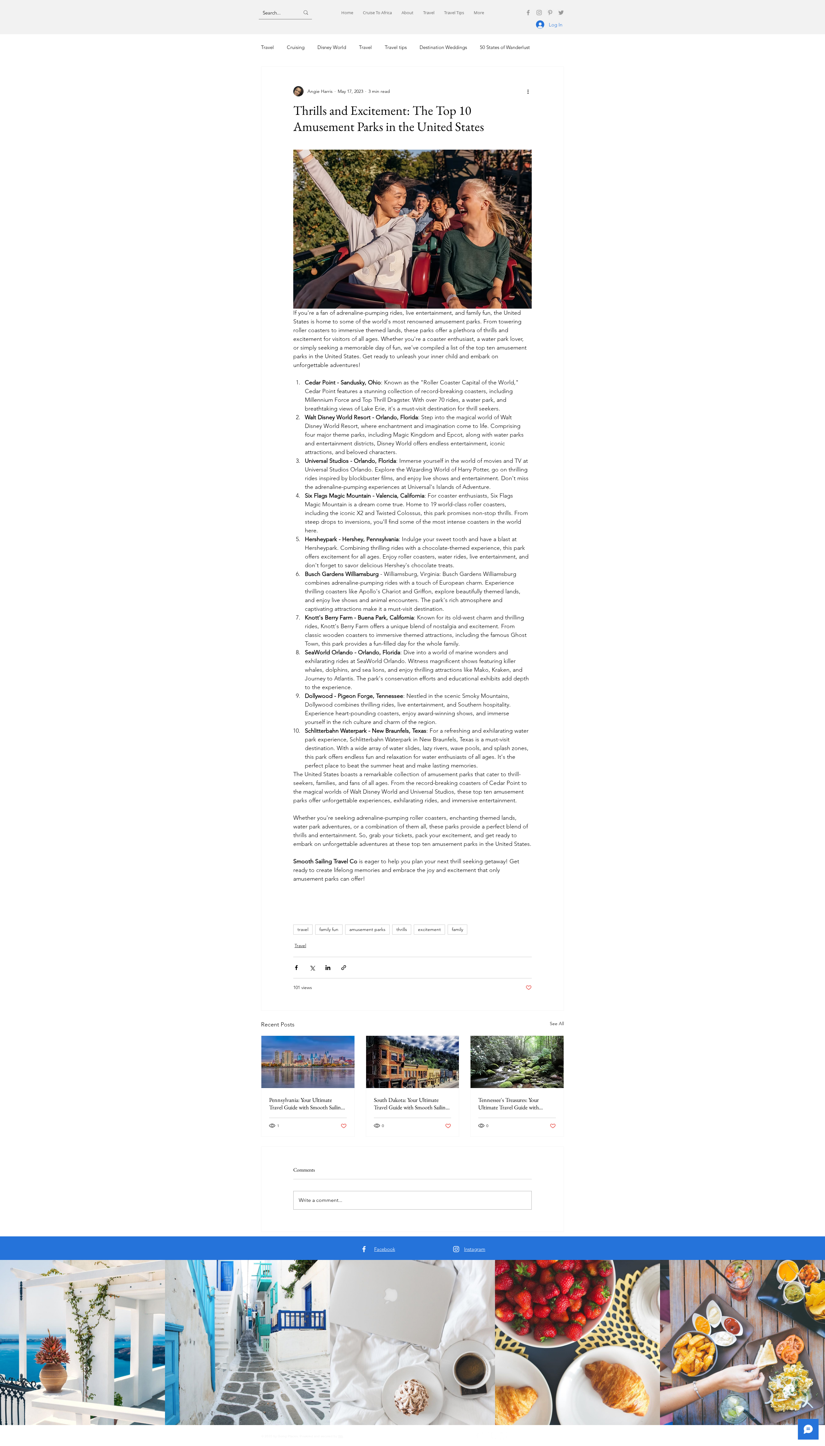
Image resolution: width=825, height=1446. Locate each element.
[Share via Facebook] (296, 968)
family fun (328, 929)
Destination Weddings (443, 47)
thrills (401, 929)
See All (557, 1023)
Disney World (331, 47)
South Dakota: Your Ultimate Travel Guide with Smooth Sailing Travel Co (411, 1103)
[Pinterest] (550, 12)
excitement (429, 929)
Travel (267, 47)
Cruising (296, 47)
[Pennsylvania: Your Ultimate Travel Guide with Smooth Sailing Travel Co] (307, 1062)
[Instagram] (539, 12)
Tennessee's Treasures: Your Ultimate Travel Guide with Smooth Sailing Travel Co (508, 1103)
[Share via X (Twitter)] (312, 968)
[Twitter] (561, 12)
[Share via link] (344, 968)
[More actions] (528, 91)
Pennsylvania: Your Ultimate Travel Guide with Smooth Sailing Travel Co (306, 1103)
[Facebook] (528, 12)
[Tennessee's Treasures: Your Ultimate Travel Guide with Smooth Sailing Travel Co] (517, 1062)
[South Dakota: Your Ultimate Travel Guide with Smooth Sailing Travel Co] (412, 1062)
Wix (340, 1436)
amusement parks (367, 929)
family (457, 929)
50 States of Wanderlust (505, 47)
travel (302, 929)
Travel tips (396, 47)
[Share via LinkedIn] (328, 968)
